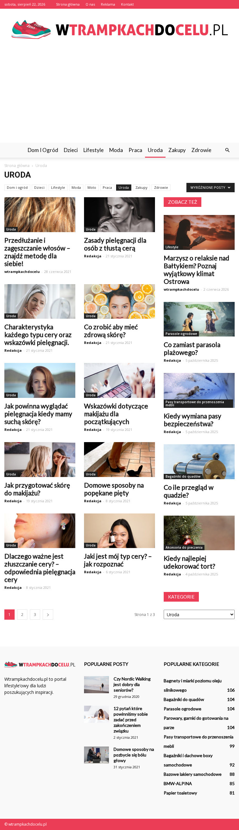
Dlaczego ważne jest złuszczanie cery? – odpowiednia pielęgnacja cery (39, 567)
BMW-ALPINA (178, 783)
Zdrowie (201, 150)
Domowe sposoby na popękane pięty (114, 489)
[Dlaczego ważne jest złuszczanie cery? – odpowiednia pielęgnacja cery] (39, 530)
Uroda (155, 150)
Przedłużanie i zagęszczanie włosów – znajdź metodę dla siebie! (37, 251)
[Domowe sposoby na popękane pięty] (119, 459)
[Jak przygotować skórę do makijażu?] (39, 459)
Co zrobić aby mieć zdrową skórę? (111, 330)
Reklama (108, 4)
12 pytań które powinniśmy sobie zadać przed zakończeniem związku (131, 719)
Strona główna (68, 4)
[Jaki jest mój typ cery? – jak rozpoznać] (119, 530)
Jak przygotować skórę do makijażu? (37, 489)
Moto (91, 187)
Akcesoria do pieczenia (184, 547)
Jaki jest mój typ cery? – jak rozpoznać (118, 560)
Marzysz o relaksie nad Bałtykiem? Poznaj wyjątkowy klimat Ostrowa (196, 269)
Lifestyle (93, 150)
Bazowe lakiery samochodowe (193, 774)
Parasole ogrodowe (181, 334)
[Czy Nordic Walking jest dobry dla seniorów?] (96, 684)
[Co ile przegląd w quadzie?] (199, 461)
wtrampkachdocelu (22, 271)
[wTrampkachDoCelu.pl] (119, 29)
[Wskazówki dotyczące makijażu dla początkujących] (119, 380)
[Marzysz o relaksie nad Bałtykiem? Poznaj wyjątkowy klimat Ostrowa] (199, 232)
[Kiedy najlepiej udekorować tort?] (199, 533)
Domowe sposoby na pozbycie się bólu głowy (134, 755)
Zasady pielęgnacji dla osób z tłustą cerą (115, 244)
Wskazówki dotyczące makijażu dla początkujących (116, 413)
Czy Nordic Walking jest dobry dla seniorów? (132, 684)
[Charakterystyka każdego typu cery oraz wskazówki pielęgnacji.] (39, 301)
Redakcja (92, 256)
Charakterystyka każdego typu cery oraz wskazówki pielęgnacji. (38, 334)
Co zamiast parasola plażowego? (192, 348)
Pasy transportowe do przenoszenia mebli (195, 403)
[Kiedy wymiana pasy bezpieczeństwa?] (199, 390)
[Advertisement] (119, 96)
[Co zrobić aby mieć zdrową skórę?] (119, 301)
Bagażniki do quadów (183, 476)
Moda (116, 150)
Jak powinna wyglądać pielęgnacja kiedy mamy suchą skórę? (38, 413)
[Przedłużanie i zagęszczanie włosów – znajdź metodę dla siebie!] (39, 214)
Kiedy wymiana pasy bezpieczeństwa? (192, 419)
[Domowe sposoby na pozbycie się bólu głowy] (96, 755)
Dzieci (71, 150)
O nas (90, 4)
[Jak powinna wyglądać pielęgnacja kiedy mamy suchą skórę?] (39, 380)
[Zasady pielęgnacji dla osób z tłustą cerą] (119, 214)
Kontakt (127, 4)
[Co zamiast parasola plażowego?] (199, 319)
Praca (135, 150)
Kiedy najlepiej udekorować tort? (189, 562)
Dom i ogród (43, 150)
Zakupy (177, 150)
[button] (227, 150)
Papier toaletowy (180, 792)
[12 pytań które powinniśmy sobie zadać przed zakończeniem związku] (96, 714)
